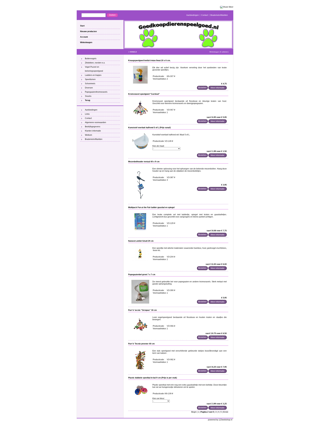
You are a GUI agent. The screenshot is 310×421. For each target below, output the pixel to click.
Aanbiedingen (192, 15)
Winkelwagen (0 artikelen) (218, 52)
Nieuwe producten (88, 31)
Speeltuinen (90, 79)
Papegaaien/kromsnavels (96, 92)
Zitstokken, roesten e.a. (95, 63)
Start (82, 26)
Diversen (89, 88)
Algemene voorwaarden (95, 122)
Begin (193, 412)
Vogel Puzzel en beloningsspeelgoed (94, 69)
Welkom (88, 135)
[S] (140, 260)
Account (84, 37)
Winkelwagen (86, 42)
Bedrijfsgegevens (92, 126)
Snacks (88, 96)
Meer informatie (217, 88)
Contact (204, 15)
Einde (225, 412)
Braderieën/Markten (219, 15)
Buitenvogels (90, 58)
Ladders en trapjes (93, 75)
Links (87, 114)
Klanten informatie (93, 131)
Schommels (90, 83)
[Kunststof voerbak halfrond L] (140, 149)
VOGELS (133, 52)
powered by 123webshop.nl (220, 420)
